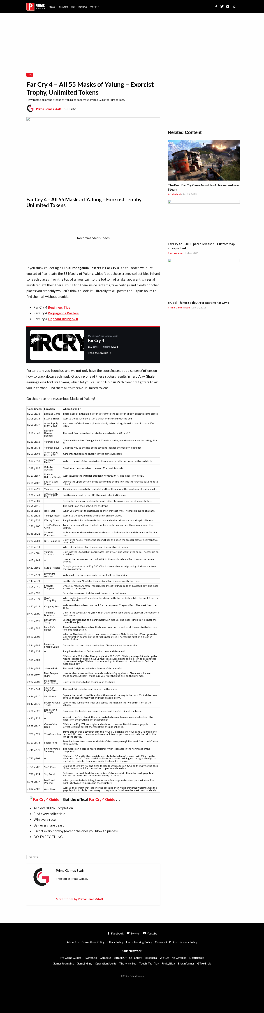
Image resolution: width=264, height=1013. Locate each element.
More (96, 8)
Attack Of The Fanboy (128, 957)
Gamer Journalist (63, 963)
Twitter (135, 933)
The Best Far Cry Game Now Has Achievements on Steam (203, 187)
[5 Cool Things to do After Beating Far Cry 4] (204, 279)
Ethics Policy (115, 942)
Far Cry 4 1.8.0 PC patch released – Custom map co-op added (201, 246)
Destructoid (196, 957)
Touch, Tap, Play (149, 963)
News (52, 6)
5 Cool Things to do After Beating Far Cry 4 (198, 302)
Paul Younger (176, 253)
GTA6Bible (204, 963)
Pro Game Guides (70, 957)
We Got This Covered (173, 957)
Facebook (117, 933)
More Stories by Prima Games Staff (79, 899)
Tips (73, 6)
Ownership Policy (166, 942)
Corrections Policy (93, 942)
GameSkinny (84, 963)
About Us (95, 4)
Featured (63, 6)
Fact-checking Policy (139, 942)
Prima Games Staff (48, 108)
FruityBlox (168, 963)
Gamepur (105, 957)
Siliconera (151, 957)
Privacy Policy (188, 942)
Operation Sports (105, 963)
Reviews (82, 6)
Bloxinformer (186, 963)
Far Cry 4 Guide (102, 799)
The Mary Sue (127, 963)
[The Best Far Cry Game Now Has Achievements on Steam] (204, 161)
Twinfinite (90, 957)
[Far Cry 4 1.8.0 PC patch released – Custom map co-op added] (204, 220)
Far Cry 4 (33, 857)
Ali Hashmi (174, 194)
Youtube (151, 933)
